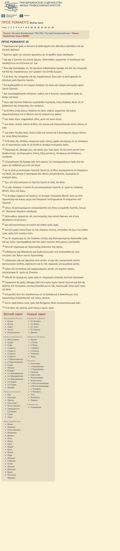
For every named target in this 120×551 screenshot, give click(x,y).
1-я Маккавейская (15, 373)
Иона (9, 450)
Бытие (10, 321)
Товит (9, 417)
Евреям (34, 400)
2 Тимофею (36, 392)
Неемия (10, 368)
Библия (26, 15)
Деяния (34, 332)
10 (32, 27)
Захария (11, 466)
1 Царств (11, 348)
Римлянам (35, 363)
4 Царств (11, 356)
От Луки (34, 327)
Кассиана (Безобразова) (22, 33)
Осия (9, 438)
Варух (10, 472)
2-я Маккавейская (15, 376)
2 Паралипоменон (15, 362)
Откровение (36, 407)
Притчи (10, 400)
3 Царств (11, 354)
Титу (33, 395)
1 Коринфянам (37, 366)
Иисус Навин (13, 340)
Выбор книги (36, 23)
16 (53, 27)
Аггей (9, 464)
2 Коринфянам (37, 369)
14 (45, 27)
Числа (10, 330)
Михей (10, 452)
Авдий (10, 447)
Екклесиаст (12, 403)
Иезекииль (12, 433)
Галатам (34, 372)
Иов (9, 395)
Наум (9, 455)
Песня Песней (13, 406)
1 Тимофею (36, 389)
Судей (10, 342)
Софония (11, 461)
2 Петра (34, 345)
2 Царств (11, 351)
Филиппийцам (37, 378)
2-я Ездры (11, 382)
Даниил (10, 435)
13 (42, 27)
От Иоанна (35, 330)
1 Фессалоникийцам (39, 383)
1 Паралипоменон (15, 359)
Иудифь (11, 387)
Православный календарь (11, 15)
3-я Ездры (11, 385)
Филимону (35, 397)
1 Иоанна (35, 348)
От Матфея (36, 321)
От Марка (35, 324)
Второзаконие (13, 332)
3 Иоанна (35, 354)
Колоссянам (36, 380)
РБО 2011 (39, 33)
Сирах (10, 414)
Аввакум (11, 458)
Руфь (9, 345)
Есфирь (10, 370)
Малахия (11, 469)
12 (38, 27)
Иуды (33, 356)
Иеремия (11, 427)
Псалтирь (11, 397)
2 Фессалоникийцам (39, 386)
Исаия (10, 424)
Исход (10, 324)
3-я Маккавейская (15, 379)
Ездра (10, 365)
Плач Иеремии (13, 430)
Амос (9, 444)
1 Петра (34, 342)
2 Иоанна (35, 351)
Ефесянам (35, 375)
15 (49, 27)
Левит (10, 327)
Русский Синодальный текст (58, 33)
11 (35, 27)
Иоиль (10, 441)
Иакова (34, 340)
